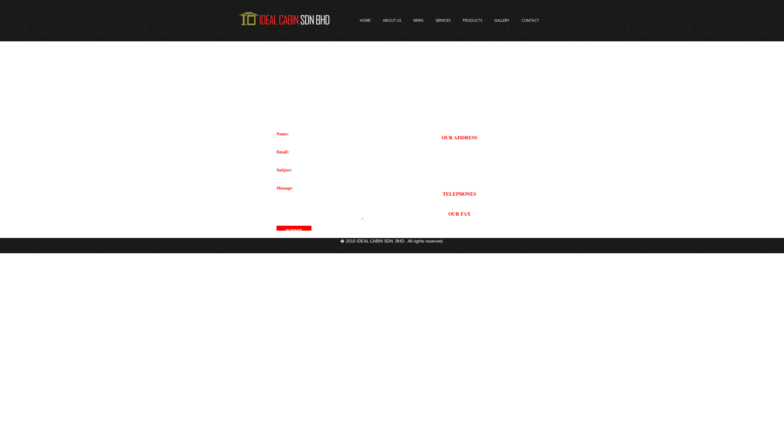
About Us (392, 20)
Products (472, 20)
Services (442, 20)
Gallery (501, 20)
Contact (530, 20)
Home (365, 20)
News (418, 20)
